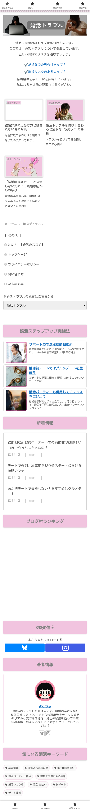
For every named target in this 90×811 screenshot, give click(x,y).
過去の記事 (16, 284)
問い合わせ (16, 274)
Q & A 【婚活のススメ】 (26, 244)
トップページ (17, 254)
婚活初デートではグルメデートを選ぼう (56, 370)
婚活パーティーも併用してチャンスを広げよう (56, 394)
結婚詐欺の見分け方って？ (47, 64)
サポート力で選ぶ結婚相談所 (51, 344)
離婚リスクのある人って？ (47, 71)
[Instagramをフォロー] (65, 648)
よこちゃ (45, 706)
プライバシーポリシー (23, 264)
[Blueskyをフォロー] (25, 648)
